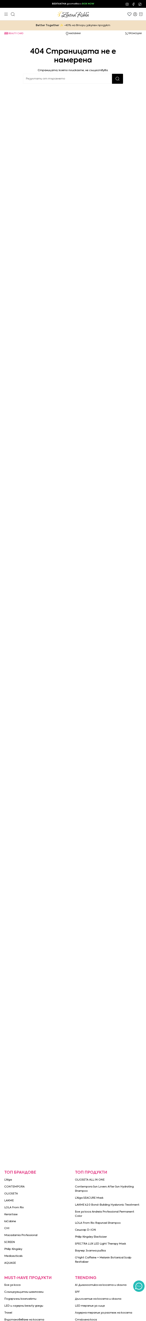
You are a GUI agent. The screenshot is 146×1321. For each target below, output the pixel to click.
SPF (77, 1292)
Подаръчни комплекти (20, 1299)
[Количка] (141, 14)
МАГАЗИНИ (75, 34)
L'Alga (8, 1179)
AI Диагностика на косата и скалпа (100, 1285)
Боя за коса (12, 1285)
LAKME (9, 1200)
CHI (6, 1228)
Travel (8, 1312)
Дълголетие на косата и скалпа (98, 1299)
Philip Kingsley (13, 1249)
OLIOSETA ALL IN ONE (90, 1179)
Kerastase (11, 1214)
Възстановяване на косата (24, 1319)
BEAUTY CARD (16, 34)
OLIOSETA (11, 1193)
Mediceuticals (13, 1256)
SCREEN (9, 1242)
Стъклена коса (86, 1319)
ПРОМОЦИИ (135, 34)
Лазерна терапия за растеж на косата (103, 1312)
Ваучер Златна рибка (90, 1250)
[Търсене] (117, 79)
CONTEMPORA (14, 1186)
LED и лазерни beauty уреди (23, 1305)
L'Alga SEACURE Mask (89, 1198)
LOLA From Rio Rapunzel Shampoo (98, 1223)
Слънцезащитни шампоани (23, 1292)
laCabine (10, 1221)
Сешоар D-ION (85, 1230)
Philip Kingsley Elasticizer (91, 1236)
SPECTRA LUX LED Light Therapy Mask (100, 1243)
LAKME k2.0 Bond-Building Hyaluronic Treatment (107, 1204)
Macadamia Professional (20, 1235)
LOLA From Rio (14, 1207)
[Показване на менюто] (6, 14)
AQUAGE (10, 1263)
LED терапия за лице (90, 1305)
